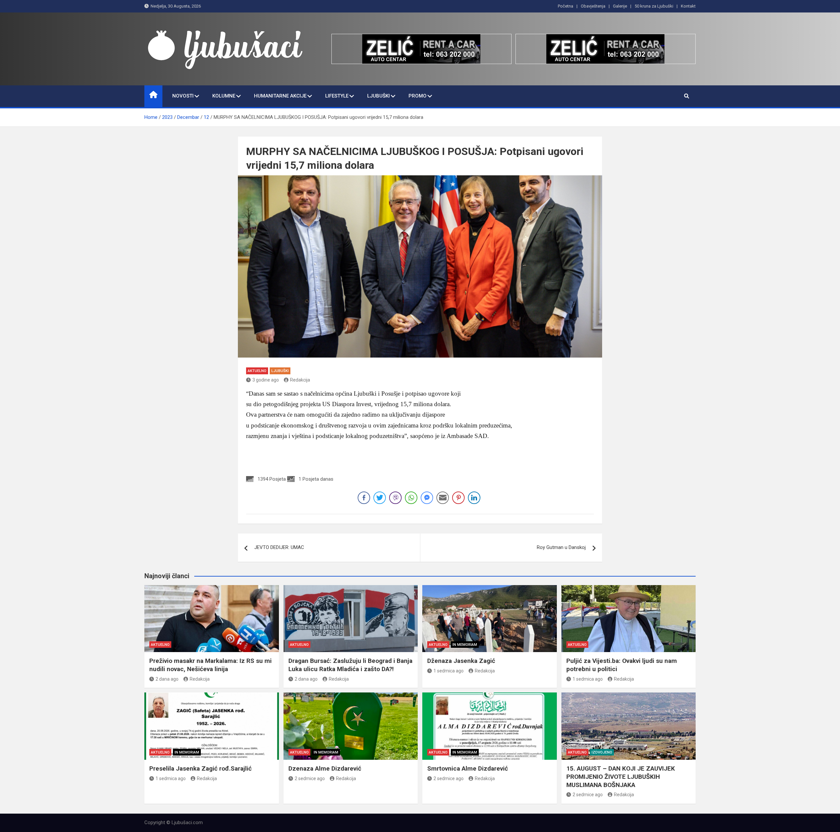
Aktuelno (257, 371)
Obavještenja (593, 6)
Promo (418, 96)
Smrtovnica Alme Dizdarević (467, 768)
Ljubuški (378, 96)
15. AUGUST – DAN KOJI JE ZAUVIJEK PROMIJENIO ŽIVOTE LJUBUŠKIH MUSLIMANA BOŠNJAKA (620, 776)
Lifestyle (336, 96)
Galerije (620, 6)
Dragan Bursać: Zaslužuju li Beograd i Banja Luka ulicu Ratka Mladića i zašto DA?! (350, 665)
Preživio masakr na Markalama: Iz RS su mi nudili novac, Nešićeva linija (210, 665)
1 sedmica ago (448, 670)
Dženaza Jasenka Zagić (461, 661)
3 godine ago (265, 380)
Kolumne (223, 96)
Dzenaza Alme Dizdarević (324, 768)
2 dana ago (167, 679)
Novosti (183, 96)
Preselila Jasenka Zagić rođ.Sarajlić (200, 768)
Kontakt (688, 6)
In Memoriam (464, 645)
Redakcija (300, 380)
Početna (565, 6)
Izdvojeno (602, 752)
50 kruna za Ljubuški (654, 6)
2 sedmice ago (310, 778)
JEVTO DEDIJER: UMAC (279, 547)
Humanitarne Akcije (280, 96)
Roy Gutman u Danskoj (561, 547)
